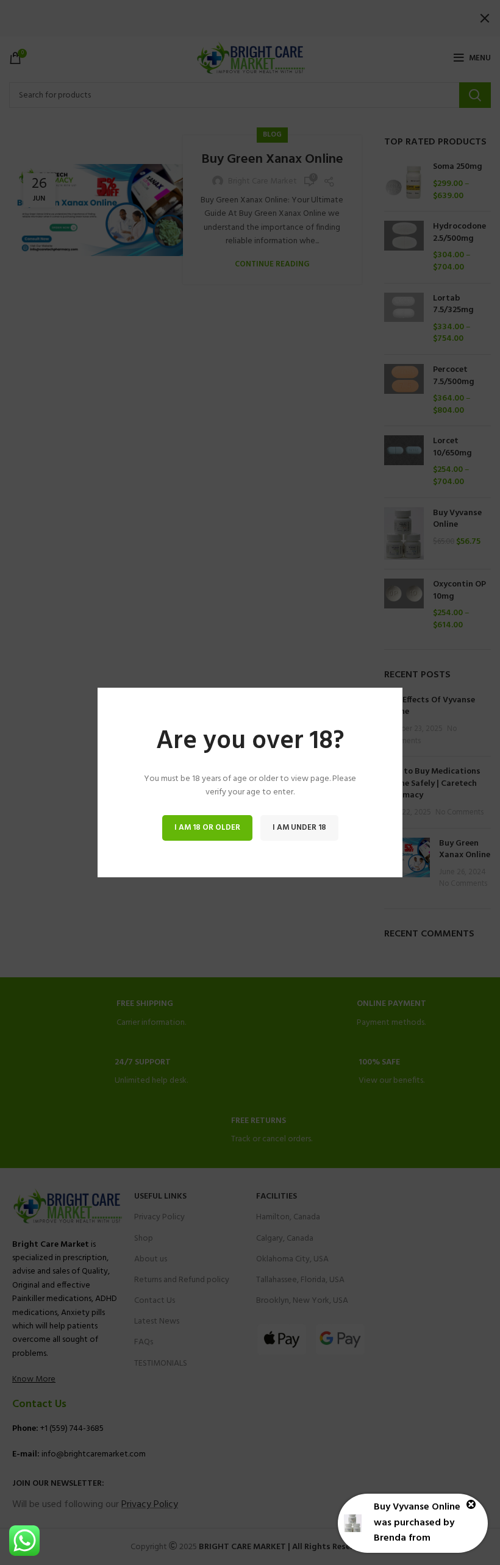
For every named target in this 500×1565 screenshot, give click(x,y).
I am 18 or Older (207, 827)
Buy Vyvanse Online (417, 1507)
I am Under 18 (299, 827)
